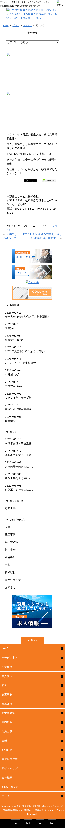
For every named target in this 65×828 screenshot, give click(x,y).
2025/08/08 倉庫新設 (13, 418)
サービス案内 (10, 657)
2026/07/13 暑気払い (13, 326)
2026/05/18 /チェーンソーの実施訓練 (20, 361)
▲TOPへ (32, 640)
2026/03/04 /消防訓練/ (13, 372)
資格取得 (10, 572)
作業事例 (7, 666)
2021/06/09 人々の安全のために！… (19, 464)
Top (52, 823)
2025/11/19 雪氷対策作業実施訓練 (18, 407)
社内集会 (10, 549)
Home (15, 823)
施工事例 (10, 534)
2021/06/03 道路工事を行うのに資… (19, 487)
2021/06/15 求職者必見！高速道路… (19, 441)
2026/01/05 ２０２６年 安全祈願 (18, 395)
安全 (7, 527)
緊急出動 (10, 557)
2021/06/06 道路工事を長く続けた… (19, 476)
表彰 (7, 564)
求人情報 (7, 676)
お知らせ (27, 25)
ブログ (16, 25)
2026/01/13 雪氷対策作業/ (14, 384)
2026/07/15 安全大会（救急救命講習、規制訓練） (27, 314)
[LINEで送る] (49, 180)
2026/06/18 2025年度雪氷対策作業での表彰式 (25, 349)
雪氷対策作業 (13, 579)
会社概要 (7, 777)
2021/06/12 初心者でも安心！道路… (19, 453)
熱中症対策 (11, 542)
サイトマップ (10, 768)
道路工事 (10, 508)
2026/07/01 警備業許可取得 (14, 337)
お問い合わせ (10, 786)
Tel (28, 823)
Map (40, 823)
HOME (6, 25)
